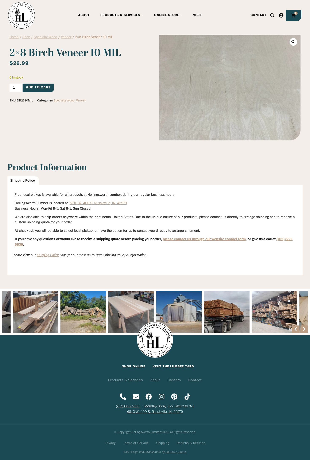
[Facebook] (149, 396)
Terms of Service (136, 443)
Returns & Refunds (191, 443)
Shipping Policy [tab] (22, 181)
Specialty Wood (45, 37)
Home (14, 37)
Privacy (110, 443)
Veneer (66, 37)
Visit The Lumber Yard (173, 366)
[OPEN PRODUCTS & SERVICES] (142, 15)
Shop (26, 37)
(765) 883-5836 (127, 406)
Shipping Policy (48, 255)
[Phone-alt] (123, 396)
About (155, 380)
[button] (293, 42)
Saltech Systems (176, 452)
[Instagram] (161, 396)
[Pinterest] (174, 396)
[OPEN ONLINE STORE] (181, 15)
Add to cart (38, 87)
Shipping (163, 443)
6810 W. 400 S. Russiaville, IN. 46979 (98, 203)
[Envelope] (136, 396)
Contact (195, 380)
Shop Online (133, 366)
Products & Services (125, 380)
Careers (174, 380)
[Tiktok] (187, 396)
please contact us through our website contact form (204, 239)
